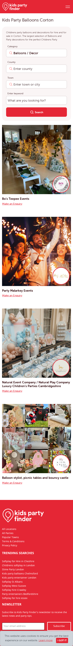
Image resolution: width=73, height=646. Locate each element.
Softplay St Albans (12, 582)
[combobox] (36, 53)
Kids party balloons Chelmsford (20, 574)
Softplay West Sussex (14, 586)
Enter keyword (15, 93)
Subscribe (59, 626)
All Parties (7, 533)
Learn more (46, 640)
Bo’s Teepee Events (15, 199)
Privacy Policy (9, 545)
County (11, 62)
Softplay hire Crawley (14, 590)
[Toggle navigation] (67, 6)
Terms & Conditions (13, 541)
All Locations (9, 529)
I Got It (62, 640)
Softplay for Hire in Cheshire (18, 561)
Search (38, 112)
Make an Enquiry (12, 203)
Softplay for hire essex (14, 598)
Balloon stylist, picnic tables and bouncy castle (35, 478)
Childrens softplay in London (18, 566)
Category (12, 46)
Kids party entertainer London (19, 578)
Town (10, 77)
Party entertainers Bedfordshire (20, 594)
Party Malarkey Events (17, 290)
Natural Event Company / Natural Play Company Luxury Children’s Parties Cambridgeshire (36, 384)
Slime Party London (13, 570)
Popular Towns (10, 537)
